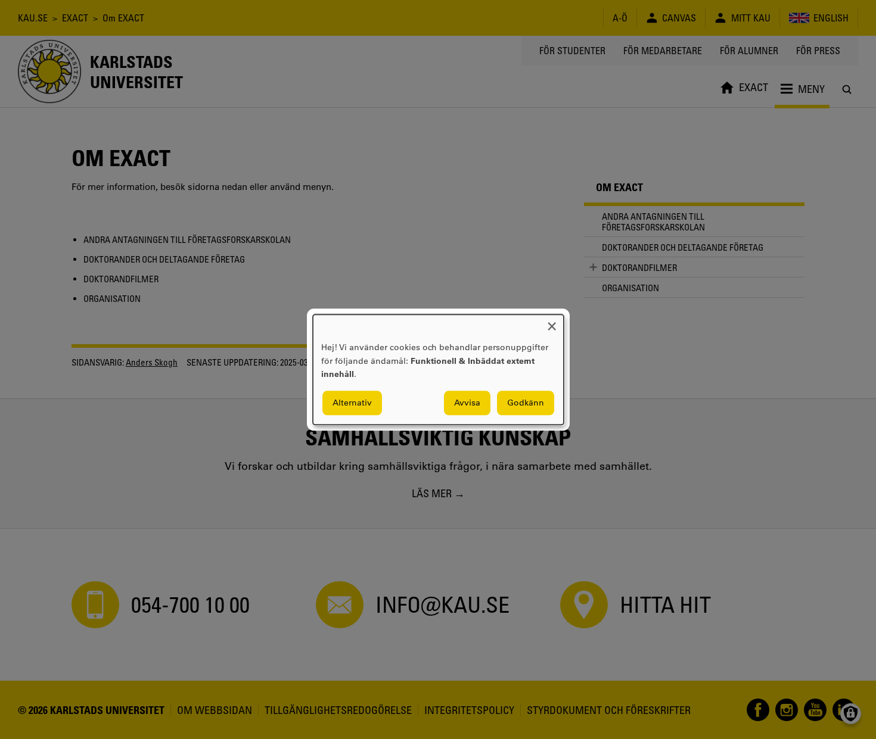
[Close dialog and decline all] (552, 321)
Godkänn (525, 402)
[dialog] (438, 369)
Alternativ (352, 402)
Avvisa (467, 402)
